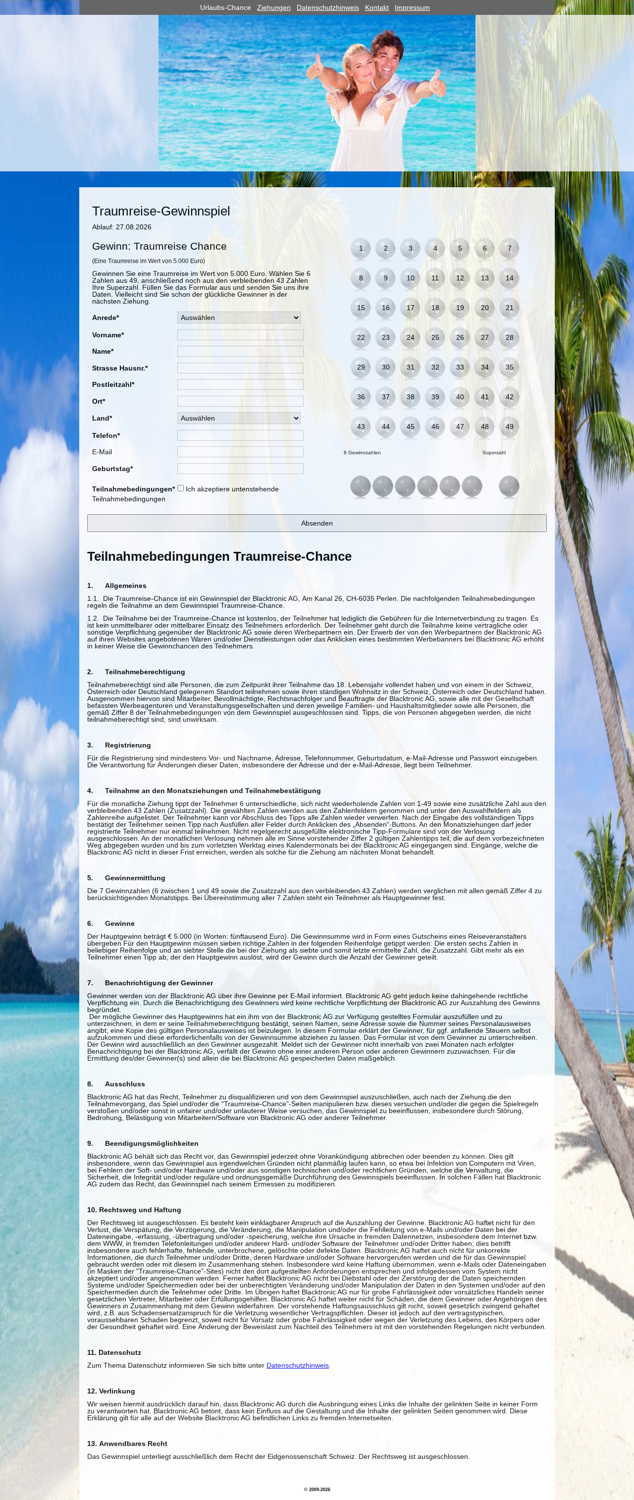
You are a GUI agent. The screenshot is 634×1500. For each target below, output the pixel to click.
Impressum (412, 7)
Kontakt (377, 7)
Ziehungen (274, 7)
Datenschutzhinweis (328, 7)
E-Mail (102, 451)
